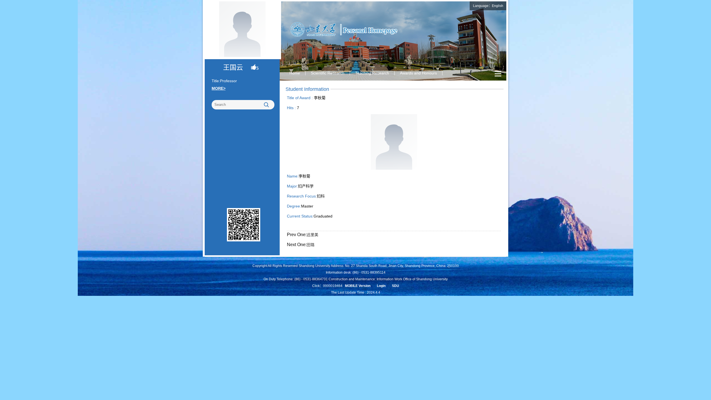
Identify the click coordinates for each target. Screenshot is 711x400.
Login (381, 286)
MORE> (219, 88)
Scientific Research (327, 73)
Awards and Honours (418, 73)
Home (294, 73)
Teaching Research (372, 73)
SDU (395, 286)
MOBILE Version (357, 286)
